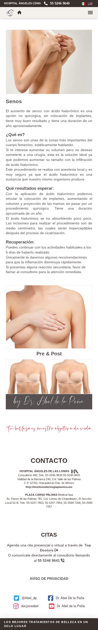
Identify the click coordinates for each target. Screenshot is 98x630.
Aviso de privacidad (49, 579)
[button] (90, 12)
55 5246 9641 (49, 560)
